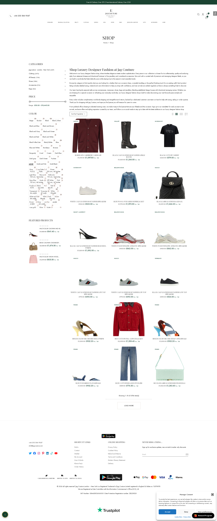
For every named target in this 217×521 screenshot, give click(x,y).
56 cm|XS (33, 193)
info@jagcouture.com (36, 446)
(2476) (37, 74)
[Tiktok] (51, 453)
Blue (57, 142)
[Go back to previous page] (5, 515)
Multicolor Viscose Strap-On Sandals (169, 339)
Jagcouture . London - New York (39, 70)
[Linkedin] (47, 453)
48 (55, 135)
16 (57, 196)
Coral (41, 153)
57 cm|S (43, 193)
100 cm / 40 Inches (53, 171)
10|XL (41, 171)
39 (54, 140)
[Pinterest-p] (43, 453)
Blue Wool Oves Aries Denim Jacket (129, 202)
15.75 (32, 188)
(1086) (35, 81)
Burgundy (32, 153)
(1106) (38, 78)
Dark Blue (58, 153)
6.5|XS (32, 204)
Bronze (55, 148)
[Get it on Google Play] (108, 434)
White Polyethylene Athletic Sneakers (129, 246)
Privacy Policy (187, 517)
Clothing (31, 73)
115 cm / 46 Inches (36, 182)
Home (105, 42)
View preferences (205, 512)
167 (35, 167)
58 (62, 169)
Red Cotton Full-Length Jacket (129, 339)
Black (47, 120)
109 (35, 162)
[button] (212, 494)
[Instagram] (38, 453)
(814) (38, 85)
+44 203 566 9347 (22, 15)
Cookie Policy (178, 517)
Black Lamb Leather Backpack (169, 202)
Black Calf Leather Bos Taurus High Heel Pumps (88, 247)
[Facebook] (34, 453)
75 (54, 186)
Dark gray (32, 158)
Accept (167, 512)
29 (45, 180)
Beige (31, 120)
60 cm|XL (42, 204)
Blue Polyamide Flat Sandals (88, 383)
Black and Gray (34, 131)
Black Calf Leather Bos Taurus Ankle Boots (129, 156)
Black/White (48, 142)
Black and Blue (34, 126)
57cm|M (53, 193)
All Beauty (32, 77)
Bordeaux (46, 148)
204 (35, 118)
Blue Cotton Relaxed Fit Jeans (128, 383)
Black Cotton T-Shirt (169, 155)
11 (37, 151)
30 (48, 191)
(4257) (52, 70)
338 (61, 140)
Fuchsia (53, 158)
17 (38, 156)
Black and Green (49, 131)
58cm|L (42, 198)
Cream (49, 153)
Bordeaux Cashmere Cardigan (88, 155)
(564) (34, 89)
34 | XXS (41, 188)
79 (43, 118)
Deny (186, 512)
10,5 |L (32, 171)
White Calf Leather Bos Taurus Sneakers (88, 202)
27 (51, 146)
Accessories (33, 85)
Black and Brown (48, 126)
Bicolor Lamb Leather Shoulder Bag (169, 383)
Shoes (31, 81)
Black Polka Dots (34, 142)
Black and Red (34, 137)
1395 (51, 118)
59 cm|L (52, 198)
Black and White (48, 137)
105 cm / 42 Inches (36, 177)
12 (56, 124)
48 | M (50, 188)
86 (56, 167)
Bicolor (39, 120)
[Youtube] (56, 453)
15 (41, 135)
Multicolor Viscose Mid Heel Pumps (88, 339)
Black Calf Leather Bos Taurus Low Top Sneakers (169, 293)
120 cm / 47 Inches (53, 182)
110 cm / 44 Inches (53, 177)
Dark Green (44, 158)
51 (45, 175)
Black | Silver (56, 120)
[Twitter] (30, 453)
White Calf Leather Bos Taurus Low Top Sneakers (88, 293)
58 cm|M (33, 198)
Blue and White (34, 148)
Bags (30, 89)
